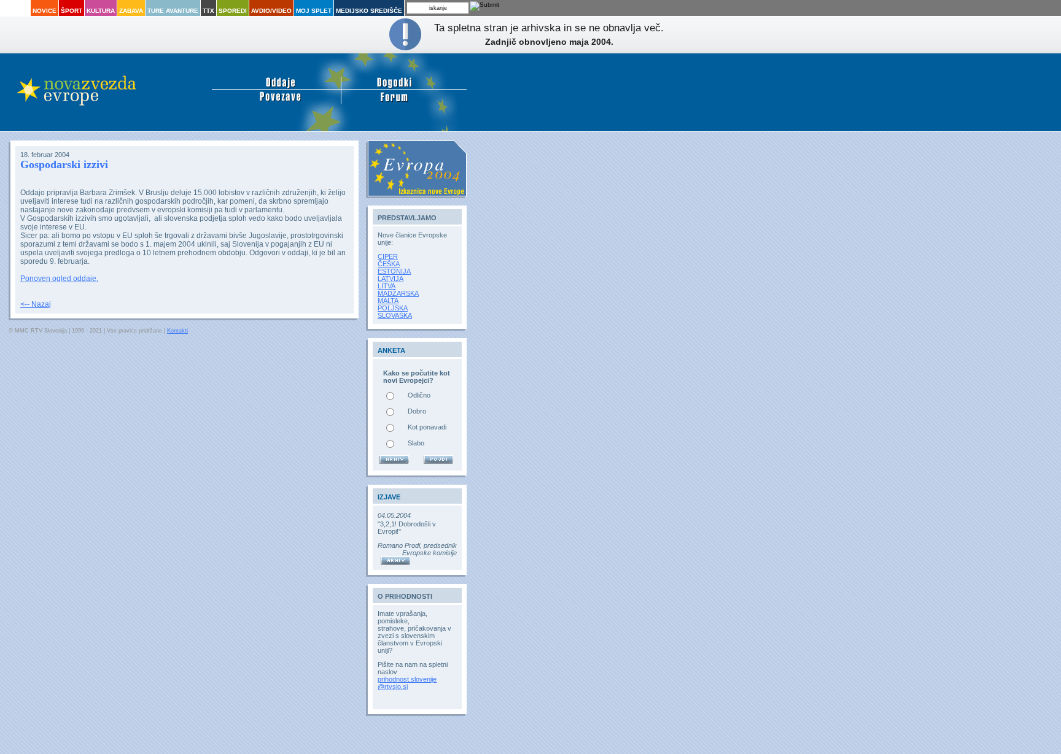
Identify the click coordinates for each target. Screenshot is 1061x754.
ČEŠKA (389, 263)
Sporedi (233, 10)
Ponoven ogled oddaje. (59, 278)
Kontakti (177, 331)
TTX (208, 10)
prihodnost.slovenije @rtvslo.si (407, 682)
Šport (71, 10)
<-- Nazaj (35, 304)
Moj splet (314, 10)
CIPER (388, 256)
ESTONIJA (394, 271)
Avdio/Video (271, 10)
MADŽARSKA (398, 293)
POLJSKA (393, 308)
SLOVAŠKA (395, 315)
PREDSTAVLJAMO (407, 217)
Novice (44, 10)
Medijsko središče (369, 10)
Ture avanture (172, 10)
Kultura (101, 10)
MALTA (388, 300)
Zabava (131, 10)
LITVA (386, 286)
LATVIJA (390, 278)
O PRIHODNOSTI (405, 596)
